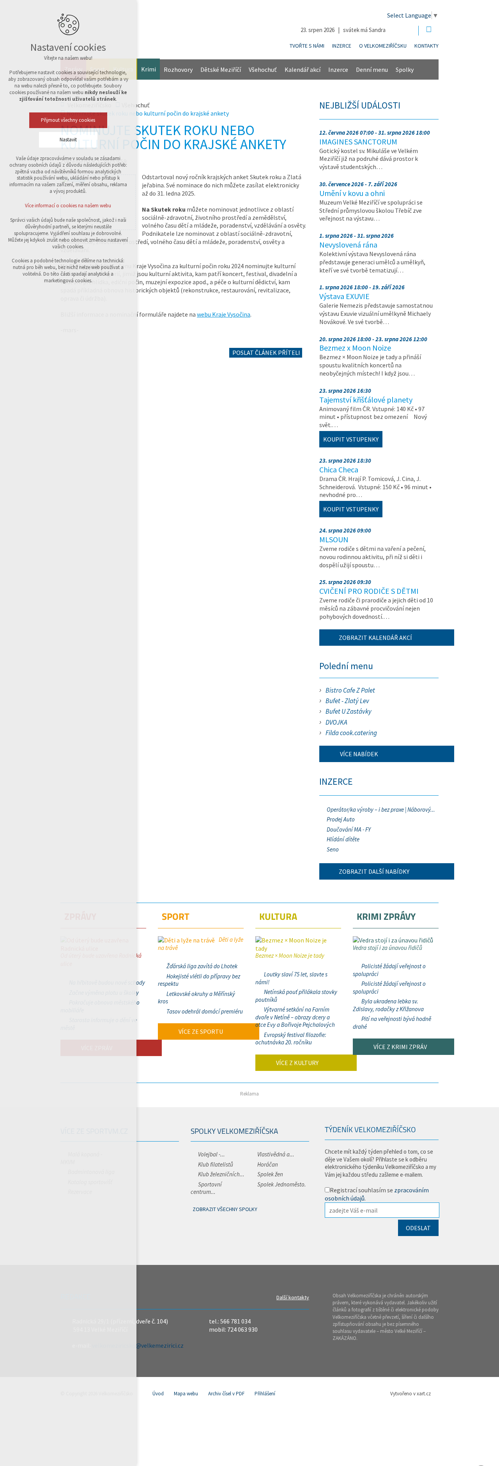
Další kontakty (292, 1297)
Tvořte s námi (307, 45)
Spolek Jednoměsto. (281, 1184)
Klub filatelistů (215, 1164)
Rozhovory (178, 69)
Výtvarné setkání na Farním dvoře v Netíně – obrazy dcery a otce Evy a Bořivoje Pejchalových (295, 1017)
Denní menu (372, 69)
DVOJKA (336, 722)
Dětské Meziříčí (220, 69)
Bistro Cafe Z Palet (350, 690)
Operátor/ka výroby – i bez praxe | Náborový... (381, 809)
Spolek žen (270, 1174)
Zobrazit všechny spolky (225, 1209)
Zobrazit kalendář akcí (375, 637)
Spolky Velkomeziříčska (234, 1130)
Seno (333, 849)
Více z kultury (297, 1063)
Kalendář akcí (302, 69)
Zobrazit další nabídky (374, 871)
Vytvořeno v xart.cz (410, 1393)
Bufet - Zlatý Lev (347, 700)
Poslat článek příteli (265, 352)
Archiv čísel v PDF (226, 1393)
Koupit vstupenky (351, 439)
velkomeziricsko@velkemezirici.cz (138, 1345)
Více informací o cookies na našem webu (68, 205)
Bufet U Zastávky (349, 711)
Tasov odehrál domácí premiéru (204, 1011)
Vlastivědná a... (275, 1154)
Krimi (148, 69)
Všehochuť (263, 69)
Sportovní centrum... (206, 1188)
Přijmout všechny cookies (68, 120)
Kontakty (426, 45)
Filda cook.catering (351, 733)
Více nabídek (358, 754)
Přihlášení (265, 1393)
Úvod (158, 1393)
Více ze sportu (200, 1031)
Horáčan (267, 1164)
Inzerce (341, 45)
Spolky (405, 69)
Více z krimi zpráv (399, 1047)
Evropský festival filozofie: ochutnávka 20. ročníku (290, 1038)
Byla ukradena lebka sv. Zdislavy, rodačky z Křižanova (388, 1005)
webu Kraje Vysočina (223, 314)
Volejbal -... (211, 1154)
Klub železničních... (221, 1174)
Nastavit (68, 139)
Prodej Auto (341, 819)
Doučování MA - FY (349, 829)
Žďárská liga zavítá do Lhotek (201, 966)
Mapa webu (186, 1393)
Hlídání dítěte (343, 839)
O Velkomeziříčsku (383, 45)
